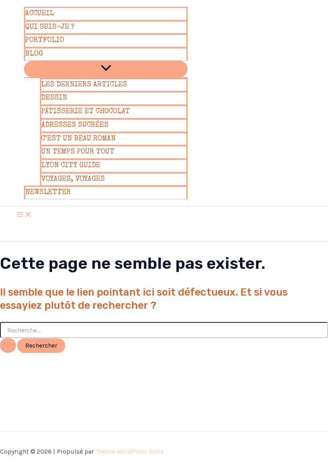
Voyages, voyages (73, 179)
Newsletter (48, 192)
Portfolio (44, 40)
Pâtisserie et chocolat (85, 111)
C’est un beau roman (78, 138)
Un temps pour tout (77, 152)
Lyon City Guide (70, 165)
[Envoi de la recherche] (8, 345)
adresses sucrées (74, 125)
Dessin (54, 98)
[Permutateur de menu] (106, 69)
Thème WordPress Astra (130, 451)
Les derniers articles (84, 84)
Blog (34, 54)
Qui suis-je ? (49, 27)
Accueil (39, 13)
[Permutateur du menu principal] (24, 215)
